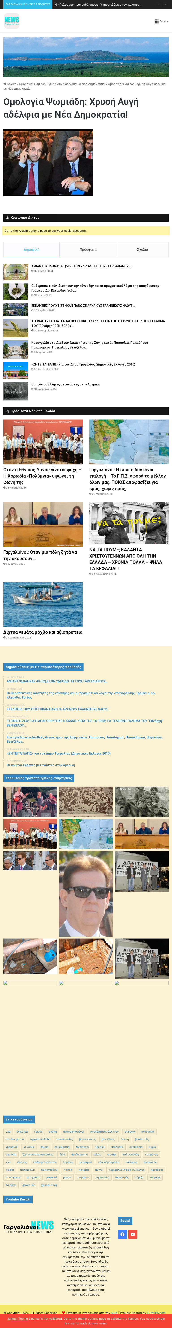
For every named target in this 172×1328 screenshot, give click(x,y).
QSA (113, 1313)
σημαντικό (102, 1177)
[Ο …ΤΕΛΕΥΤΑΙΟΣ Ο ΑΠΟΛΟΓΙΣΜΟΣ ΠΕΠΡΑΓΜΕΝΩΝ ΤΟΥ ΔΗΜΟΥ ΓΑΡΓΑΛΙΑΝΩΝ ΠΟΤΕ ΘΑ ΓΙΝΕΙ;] (142, 1044)
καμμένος (151, 1154)
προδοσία (157, 1169)
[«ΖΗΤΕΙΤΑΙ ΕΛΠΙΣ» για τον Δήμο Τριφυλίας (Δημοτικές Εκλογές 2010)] (15, 370)
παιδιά (10, 1169)
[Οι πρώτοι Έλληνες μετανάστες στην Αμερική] (15, 391)
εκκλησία (117, 1146)
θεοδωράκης (79, 1154)
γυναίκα (29, 1146)
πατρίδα (84, 1169)
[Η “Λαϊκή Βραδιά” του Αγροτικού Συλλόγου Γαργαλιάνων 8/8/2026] (30, 802)
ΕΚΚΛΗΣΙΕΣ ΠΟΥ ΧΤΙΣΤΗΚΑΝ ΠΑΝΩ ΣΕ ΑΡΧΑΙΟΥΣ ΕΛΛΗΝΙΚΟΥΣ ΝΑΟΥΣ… (83, 305)
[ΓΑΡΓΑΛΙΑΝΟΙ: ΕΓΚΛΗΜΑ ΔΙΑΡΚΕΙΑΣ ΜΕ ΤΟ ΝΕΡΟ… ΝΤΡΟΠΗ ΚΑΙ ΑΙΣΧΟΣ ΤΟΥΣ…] (30, 860)
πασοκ (68, 1169)
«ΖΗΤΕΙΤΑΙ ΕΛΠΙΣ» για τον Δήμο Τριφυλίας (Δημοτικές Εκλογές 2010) (83, 364)
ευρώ (152, 1146)
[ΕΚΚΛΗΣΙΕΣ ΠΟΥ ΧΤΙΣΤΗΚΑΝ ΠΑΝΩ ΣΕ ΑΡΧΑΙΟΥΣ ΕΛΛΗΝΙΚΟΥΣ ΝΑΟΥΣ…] (15, 309)
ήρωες (38, 1131)
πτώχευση (33, 1177)
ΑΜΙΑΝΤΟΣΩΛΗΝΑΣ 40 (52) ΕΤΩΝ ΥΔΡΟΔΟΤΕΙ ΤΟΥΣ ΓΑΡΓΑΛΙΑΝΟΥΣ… (81, 266)
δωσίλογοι (82, 1146)
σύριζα (139, 1177)
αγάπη (53, 1131)
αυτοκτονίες (65, 1139)
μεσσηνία (86, 1162)
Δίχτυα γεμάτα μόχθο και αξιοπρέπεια (42, 632)
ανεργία (130, 1131)
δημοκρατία (62, 1146)
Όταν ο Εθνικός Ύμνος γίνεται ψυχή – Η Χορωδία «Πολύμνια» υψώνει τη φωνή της (42, 476)
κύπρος (22, 1162)
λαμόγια (68, 1162)
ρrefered (51, 1177)
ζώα (62, 1154)
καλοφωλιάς (131, 1154)
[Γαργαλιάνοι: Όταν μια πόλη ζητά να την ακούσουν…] (43, 524)
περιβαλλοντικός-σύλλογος (126, 1169)
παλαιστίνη (27, 1169)
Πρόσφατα (88, 249)
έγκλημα (22, 1131)
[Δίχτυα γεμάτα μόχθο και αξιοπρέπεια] (43, 604)
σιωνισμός (122, 1177)
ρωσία (67, 1177)
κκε (8, 1162)
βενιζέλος (108, 1139)
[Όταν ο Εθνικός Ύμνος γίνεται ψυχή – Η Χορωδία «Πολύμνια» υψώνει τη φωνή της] (43, 442)
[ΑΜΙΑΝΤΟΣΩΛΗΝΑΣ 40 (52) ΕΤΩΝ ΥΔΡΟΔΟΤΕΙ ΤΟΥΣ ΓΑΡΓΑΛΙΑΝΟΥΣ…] (15, 272)
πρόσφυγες (13, 1177)
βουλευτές (142, 1139)
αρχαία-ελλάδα (40, 1139)
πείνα (99, 1169)
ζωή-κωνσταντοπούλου (38, 1154)
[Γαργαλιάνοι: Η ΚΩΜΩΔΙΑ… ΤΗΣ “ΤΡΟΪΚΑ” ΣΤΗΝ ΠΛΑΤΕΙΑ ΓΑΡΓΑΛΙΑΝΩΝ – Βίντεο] (142, 871)
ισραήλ (111, 1154)
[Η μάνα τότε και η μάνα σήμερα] (142, 802)
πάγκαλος (150, 1162)
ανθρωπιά (147, 1131)
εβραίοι (99, 1146)
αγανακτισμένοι (73, 1131)
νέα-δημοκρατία (108, 1162)
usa (8, 1131)
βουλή (125, 1139)
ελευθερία (136, 1146)
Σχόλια (142, 249)
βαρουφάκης (87, 1139)
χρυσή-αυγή (49, 1185)
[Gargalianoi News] (11, 20)
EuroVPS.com (156, 1313)
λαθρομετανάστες (45, 1162)
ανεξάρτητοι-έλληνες (104, 1131)
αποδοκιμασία (15, 1139)
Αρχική (11, 84)
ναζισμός (131, 1162)
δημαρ (44, 1146)
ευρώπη (11, 1154)
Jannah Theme (17, 1318)
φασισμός (28, 1185)
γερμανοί (11, 1146)
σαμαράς (83, 1177)
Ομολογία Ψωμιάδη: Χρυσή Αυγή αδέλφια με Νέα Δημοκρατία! (62, 84)
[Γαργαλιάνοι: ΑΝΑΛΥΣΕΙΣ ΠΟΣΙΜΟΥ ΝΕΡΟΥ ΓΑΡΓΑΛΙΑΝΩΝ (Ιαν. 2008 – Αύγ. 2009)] (86, 956)
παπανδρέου (49, 1169)
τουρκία (155, 1177)
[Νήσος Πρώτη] (86, 56)
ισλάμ (97, 1154)
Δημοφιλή (31, 249)
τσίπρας (11, 1185)
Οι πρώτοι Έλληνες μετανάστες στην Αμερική (65, 384)
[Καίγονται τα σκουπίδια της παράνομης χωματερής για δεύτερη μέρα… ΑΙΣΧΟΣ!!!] (30, 1000)
